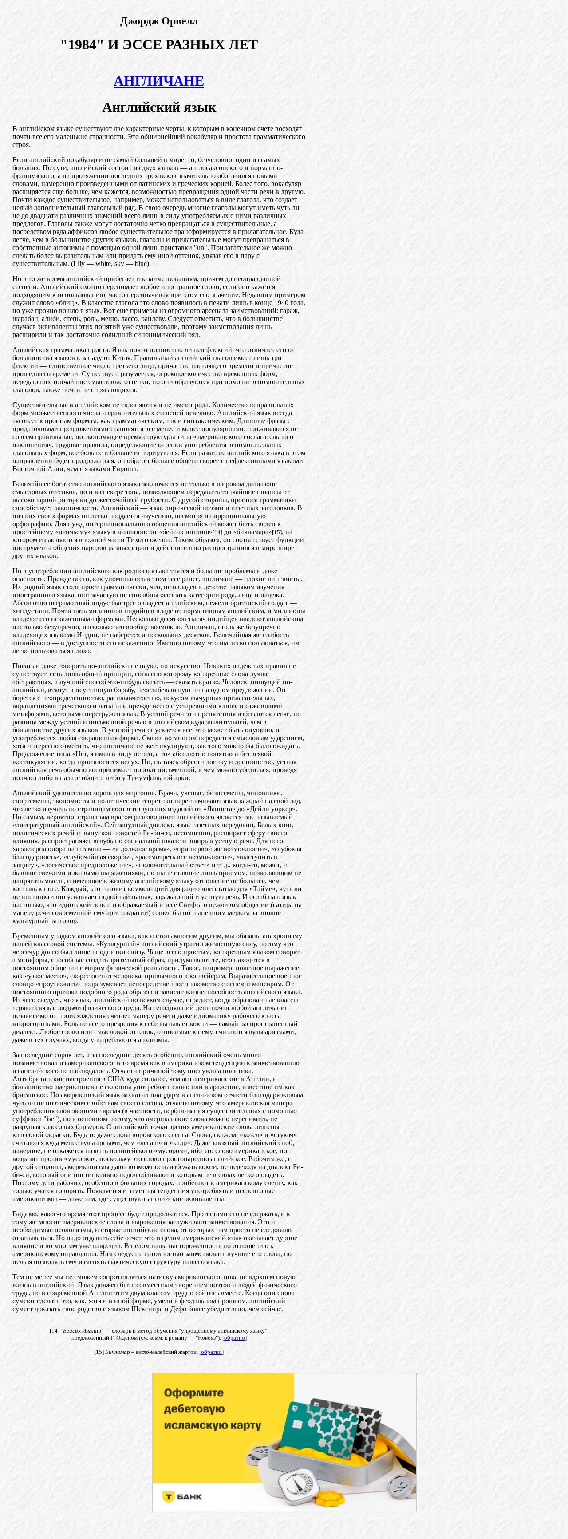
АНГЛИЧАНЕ (159, 81)
